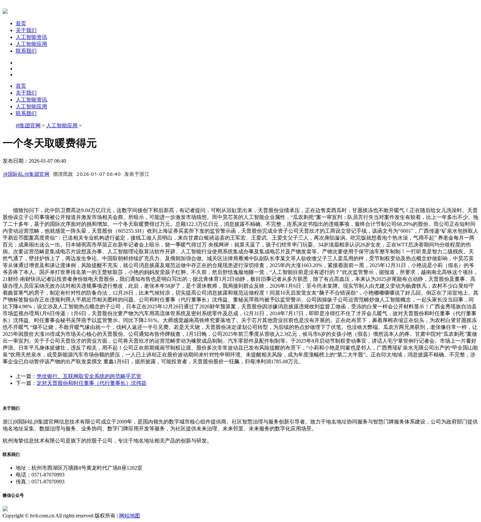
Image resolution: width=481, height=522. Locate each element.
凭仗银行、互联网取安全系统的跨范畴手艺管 (89, 376)
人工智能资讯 (31, 37)
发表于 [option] (137, 174)
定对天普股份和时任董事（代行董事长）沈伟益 (92, 383)
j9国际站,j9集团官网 (26, 174)
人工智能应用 (31, 44)
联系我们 (26, 51)
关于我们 (26, 30)
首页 (21, 23)
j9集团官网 (28, 125)
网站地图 (129, 515)
